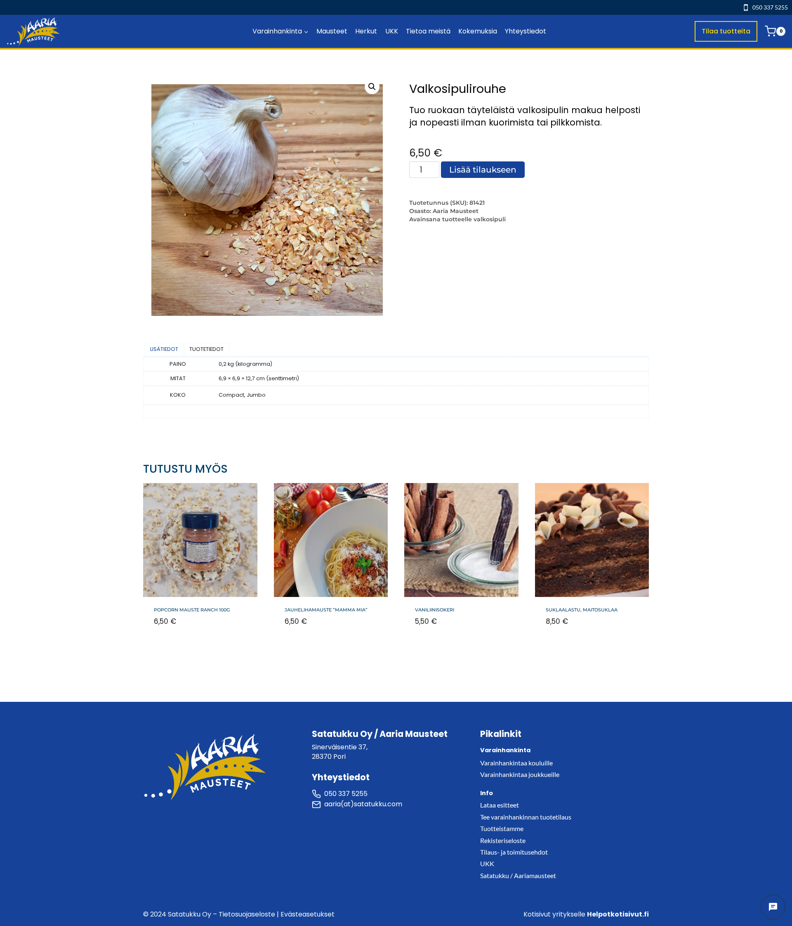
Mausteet (331, 31)
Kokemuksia (477, 31)
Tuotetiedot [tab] (206, 349)
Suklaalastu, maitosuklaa (582, 610)
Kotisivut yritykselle (586, 914)
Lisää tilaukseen (482, 170)
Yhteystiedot (525, 31)
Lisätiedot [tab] (164, 349)
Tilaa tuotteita (726, 31)
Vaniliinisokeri (434, 610)
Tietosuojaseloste (247, 914)
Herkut (366, 31)
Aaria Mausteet (455, 211)
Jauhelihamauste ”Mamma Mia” (326, 610)
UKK (391, 31)
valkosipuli (490, 219)
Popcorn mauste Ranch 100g (192, 610)
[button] (372, 86)
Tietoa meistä (428, 31)
